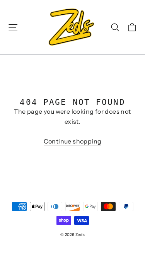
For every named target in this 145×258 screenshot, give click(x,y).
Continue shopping (73, 141)
